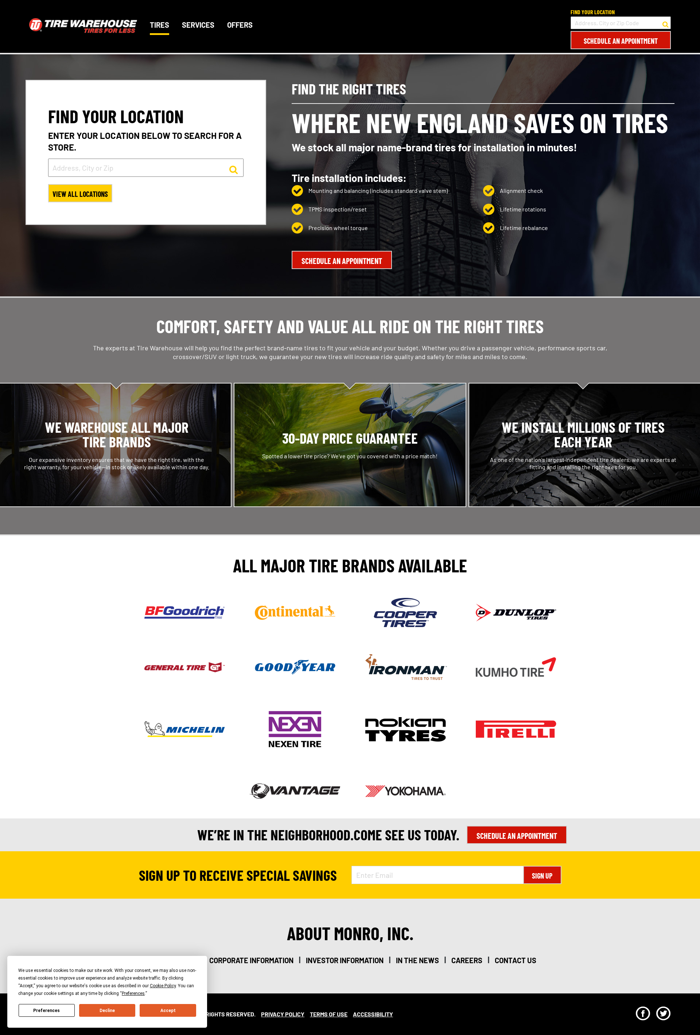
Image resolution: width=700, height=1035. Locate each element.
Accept (168, 1010)
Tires (159, 24)
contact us (515, 960)
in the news (417, 960)
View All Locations (80, 194)
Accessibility (373, 1014)
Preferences (46, 1010)
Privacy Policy (282, 1014)
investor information (345, 960)
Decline (107, 1010)
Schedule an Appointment (621, 40)
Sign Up (542, 875)
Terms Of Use (328, 1014)
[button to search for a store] (665, 23)
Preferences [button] (133, 993)
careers (466, 960)
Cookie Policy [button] (163, 985)
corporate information (251, 960)
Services (198, 24)
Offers (240, 24)
